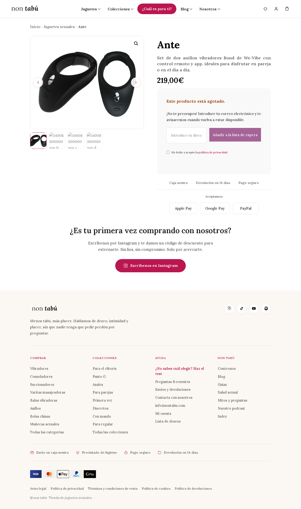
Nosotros (208, 9)
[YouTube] (254, 309)
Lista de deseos (168, 421)
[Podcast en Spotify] (266, 309)
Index (222, 416)
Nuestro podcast (231, 408)
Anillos (35, 408)
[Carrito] (287, 9)
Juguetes (89, 9)
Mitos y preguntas (232, 400)
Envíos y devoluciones (172, 389)
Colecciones (119, 9)
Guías (222, 384)
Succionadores (42, 384)
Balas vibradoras (43, 400)
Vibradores (39, 368)
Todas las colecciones (110, 432)
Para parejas (103, 392)
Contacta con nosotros (173, 397)
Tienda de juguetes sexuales (70, 498)
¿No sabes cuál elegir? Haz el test (179, 371)
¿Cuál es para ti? (157, 8)
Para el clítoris (104, 368)
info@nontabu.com (170, 405)
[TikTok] (241, 309)
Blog (221, 376)
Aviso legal (38, 489)
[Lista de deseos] (265, 9)
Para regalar (103, 424)
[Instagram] (229, 309)
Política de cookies (156, 489)
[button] (136, 43)
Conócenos (227, 368)
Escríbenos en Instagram (154, 265)
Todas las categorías (47, 432)
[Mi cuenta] (276, 9)
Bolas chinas (40, 416)
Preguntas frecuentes (172, 381)
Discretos (100, 408)
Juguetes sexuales (59, 26)
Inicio (35, 26)
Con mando (102, 416)
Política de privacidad (67, 489)
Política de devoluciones (193, 489)
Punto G (99, 376)
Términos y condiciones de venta (113, 489)
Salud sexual (228, 392)
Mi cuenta (163, 413)
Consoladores (41, 376)
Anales (98, 384)
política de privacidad (212, 152)
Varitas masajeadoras (47, 392)
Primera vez (102, 400)
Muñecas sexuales (44, 424)
